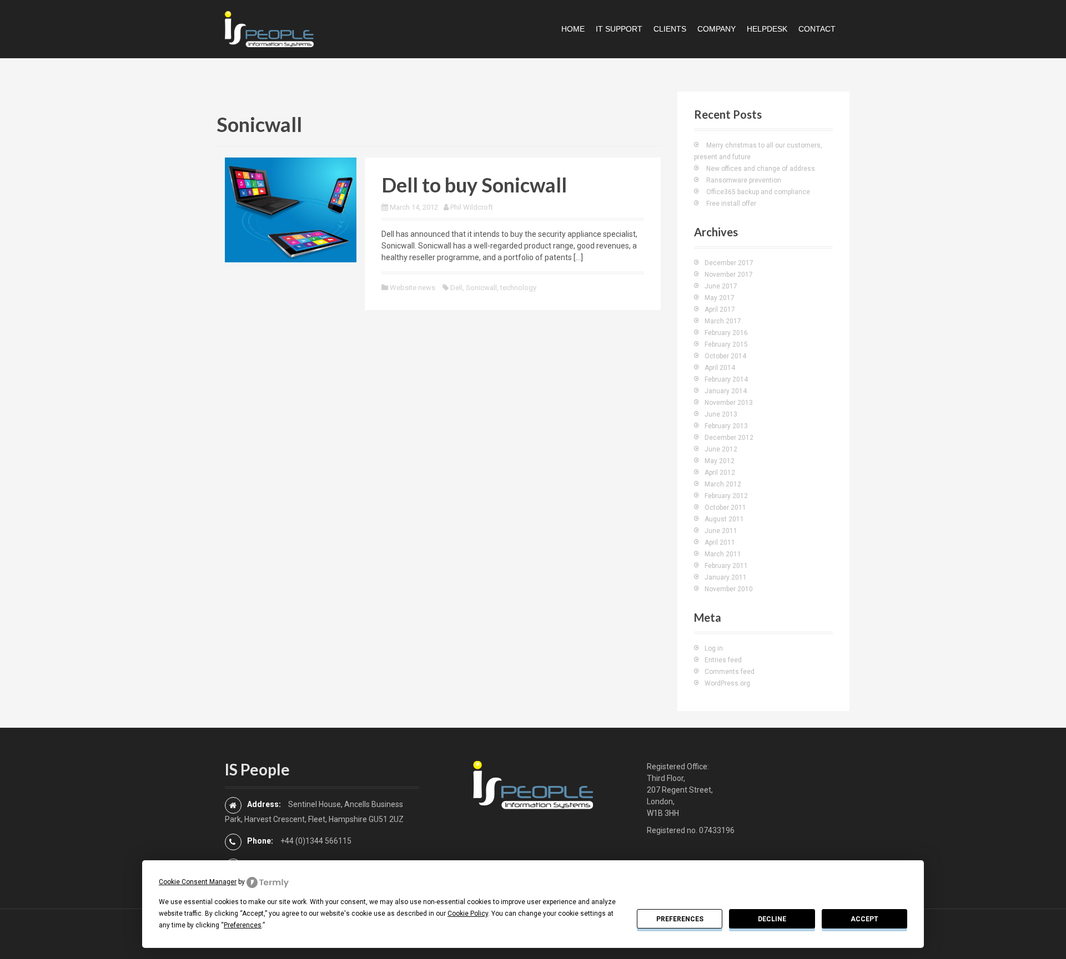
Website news (412, 287)
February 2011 (726, 566)
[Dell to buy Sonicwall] (290, 209)
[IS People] (269, 28)
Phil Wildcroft (471, 207)
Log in (714, 648)
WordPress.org (727, 683)
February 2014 (726, 379)
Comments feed (730, 672)
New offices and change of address (760, 168)
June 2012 (721, 449)
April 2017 (720, 309)
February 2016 (726, 333)
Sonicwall (481, 287)
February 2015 (726, 344)
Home (573, 28)
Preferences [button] (243, 925)
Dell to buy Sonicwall (474, 184)
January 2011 (726, 577)
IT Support (619, 28)
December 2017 (729, 263)
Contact (817, 28)
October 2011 (725, 507)
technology (518, 287)
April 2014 (720, 368)
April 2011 (720, 542)
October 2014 (725, 356)
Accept (864, 919)
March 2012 (723, 484)
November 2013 (729, 403)
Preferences (679, 919)
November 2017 (729, 274)
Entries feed (723, 660)
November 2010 (729, 589)
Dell (456, 287)
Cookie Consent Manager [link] (198, 882)
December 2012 (729, 438)
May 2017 (720, 298)
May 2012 (720, 461)
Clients (669, 28)
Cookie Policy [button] (467, 913)
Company (716, 28)
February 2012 (726, 496)
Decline (772, 919)
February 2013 (726, 426)
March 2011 (723, 554)
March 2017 (723, 321)
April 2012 (720, 472)
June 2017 (721, 286)
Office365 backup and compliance (758, 192)
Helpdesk (767, 28)
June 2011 (721, 531)
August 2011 (724, 519)
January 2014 (726, 391)
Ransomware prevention (743, 180)
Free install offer (731, 203)
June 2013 (721, 414)
